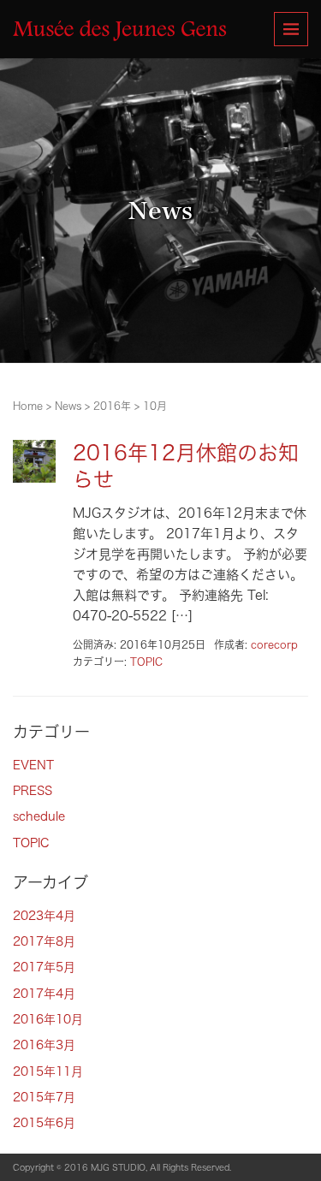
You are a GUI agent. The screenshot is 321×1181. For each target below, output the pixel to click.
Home (28, 406)
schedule (39, 816)
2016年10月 (48, 1019)
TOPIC (146, 661)
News (68, 406)
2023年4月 (44, 916)
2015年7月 (44, 1097)
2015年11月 (48, 1071)
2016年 (112, 406)
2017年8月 (44, 941)
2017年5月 (44, 967)
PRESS (32, 791)
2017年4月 (44, 994)
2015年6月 (44, 1123)
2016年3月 (44, 1045)
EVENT (33, 765)
